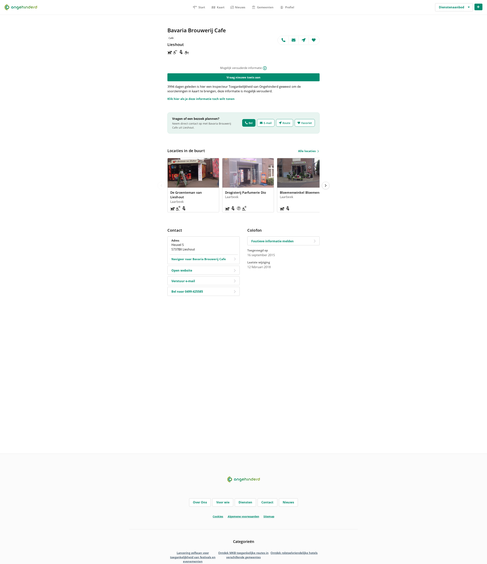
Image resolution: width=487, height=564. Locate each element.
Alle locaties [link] (307, 151)
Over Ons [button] (200, 502)
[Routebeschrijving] (304, 40)
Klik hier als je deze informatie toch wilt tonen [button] (201, 99)
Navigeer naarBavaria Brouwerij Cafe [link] (198, 259)
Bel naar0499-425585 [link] (187, 291)
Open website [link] (181, 270)
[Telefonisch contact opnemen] (283, 40)
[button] (454, 7)
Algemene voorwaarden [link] (243, 516)
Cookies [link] (218, 516)
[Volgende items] (325, 185)
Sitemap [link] (268, 516)
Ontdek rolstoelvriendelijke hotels (294, 553)
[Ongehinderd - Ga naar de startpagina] (22, 7)
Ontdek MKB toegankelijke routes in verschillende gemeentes (243, 555)
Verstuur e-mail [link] (183, 281)
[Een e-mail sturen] (294, 40)
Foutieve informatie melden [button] (272, 241)
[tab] (199, 7)
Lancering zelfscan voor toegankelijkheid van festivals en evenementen (193, 557)
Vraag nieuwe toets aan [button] (243, 77)
